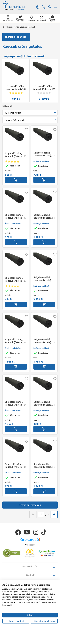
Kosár (44, 7)
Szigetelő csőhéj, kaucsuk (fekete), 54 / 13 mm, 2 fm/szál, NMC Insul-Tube (44, 216)
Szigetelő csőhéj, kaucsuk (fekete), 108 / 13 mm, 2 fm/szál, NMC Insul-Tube (19, 88)
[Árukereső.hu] (30, 540)
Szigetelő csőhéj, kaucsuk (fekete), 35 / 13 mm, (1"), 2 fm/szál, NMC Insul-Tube (47, 88)
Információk (30, 566)
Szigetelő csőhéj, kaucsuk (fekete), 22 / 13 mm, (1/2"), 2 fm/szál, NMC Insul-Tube (15, 279)
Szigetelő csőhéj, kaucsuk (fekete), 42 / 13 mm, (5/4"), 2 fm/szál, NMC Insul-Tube (15, 216)
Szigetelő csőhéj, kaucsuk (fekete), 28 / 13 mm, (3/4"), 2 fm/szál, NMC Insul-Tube (44, 154)
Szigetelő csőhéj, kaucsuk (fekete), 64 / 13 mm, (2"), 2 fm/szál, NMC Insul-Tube (15, 403)
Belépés (38, 7)
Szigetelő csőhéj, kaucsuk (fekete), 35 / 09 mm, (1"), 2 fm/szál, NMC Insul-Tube (15, 465)
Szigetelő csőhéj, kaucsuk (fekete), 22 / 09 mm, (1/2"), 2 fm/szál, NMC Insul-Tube (44, 403)
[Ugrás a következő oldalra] (54, 514)
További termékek (30, 505)
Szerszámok (41, 20)
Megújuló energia (20, 20)
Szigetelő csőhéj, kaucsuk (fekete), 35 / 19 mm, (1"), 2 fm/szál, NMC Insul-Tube (44, 341)
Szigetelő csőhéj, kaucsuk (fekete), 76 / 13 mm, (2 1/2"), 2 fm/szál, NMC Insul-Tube (44, 465)
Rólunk (30, 575)
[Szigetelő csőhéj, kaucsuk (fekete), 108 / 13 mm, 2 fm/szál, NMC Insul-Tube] (19, 73)
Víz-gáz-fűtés (52, 20)
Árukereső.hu (30, 545)
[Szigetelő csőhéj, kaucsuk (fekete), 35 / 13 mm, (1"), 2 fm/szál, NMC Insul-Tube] (47, 73)
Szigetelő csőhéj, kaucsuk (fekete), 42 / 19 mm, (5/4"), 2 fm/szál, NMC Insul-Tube (15, 341)
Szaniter (31, 20)
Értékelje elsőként (41, 161)
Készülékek (8, 20)
